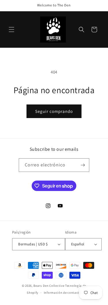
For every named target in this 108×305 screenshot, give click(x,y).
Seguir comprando (54, 111)
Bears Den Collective (48, 286)
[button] (11, 29)
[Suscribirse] (82, 165)
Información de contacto (62, 293)
